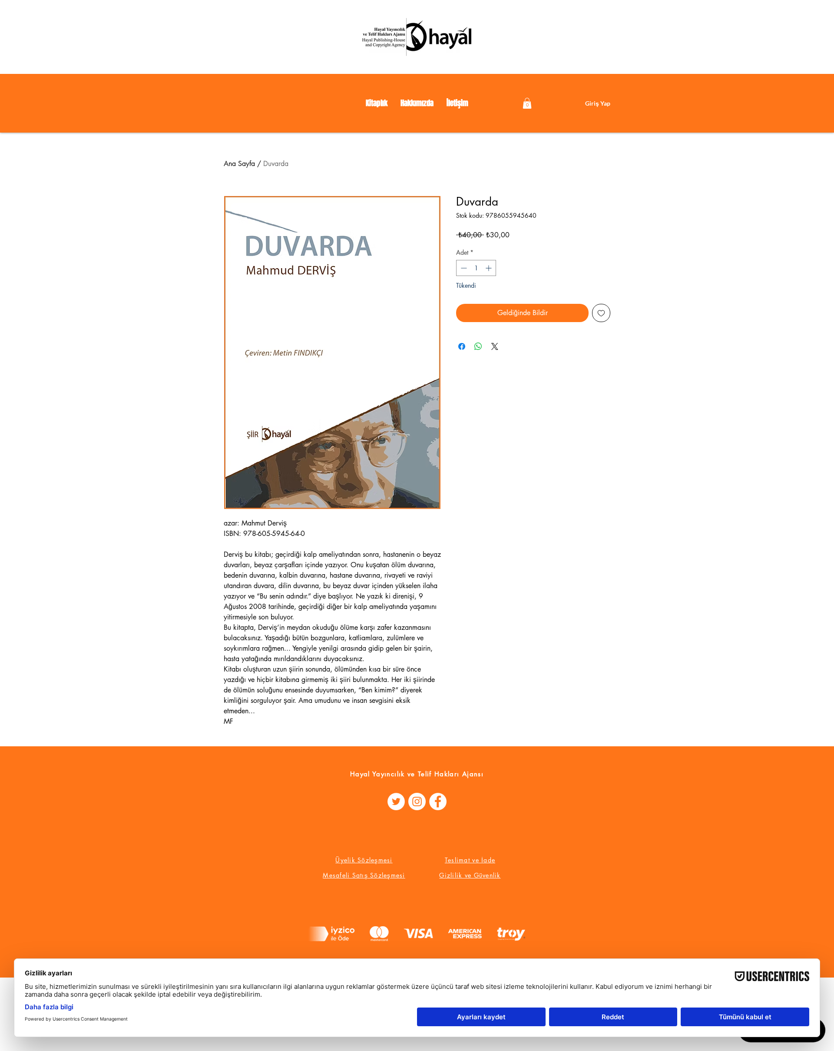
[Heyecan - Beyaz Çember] (396, 801)
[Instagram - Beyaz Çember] (417, 801)
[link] (527, 103)
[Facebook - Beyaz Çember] (438, 801)
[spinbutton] (476, 268)
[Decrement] (462, 268)
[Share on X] (495, 346)
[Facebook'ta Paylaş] (462, 346)
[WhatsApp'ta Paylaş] (478, 346)
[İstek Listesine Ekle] (601, 313)
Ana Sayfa (239, 163)
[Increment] (489, 268)
